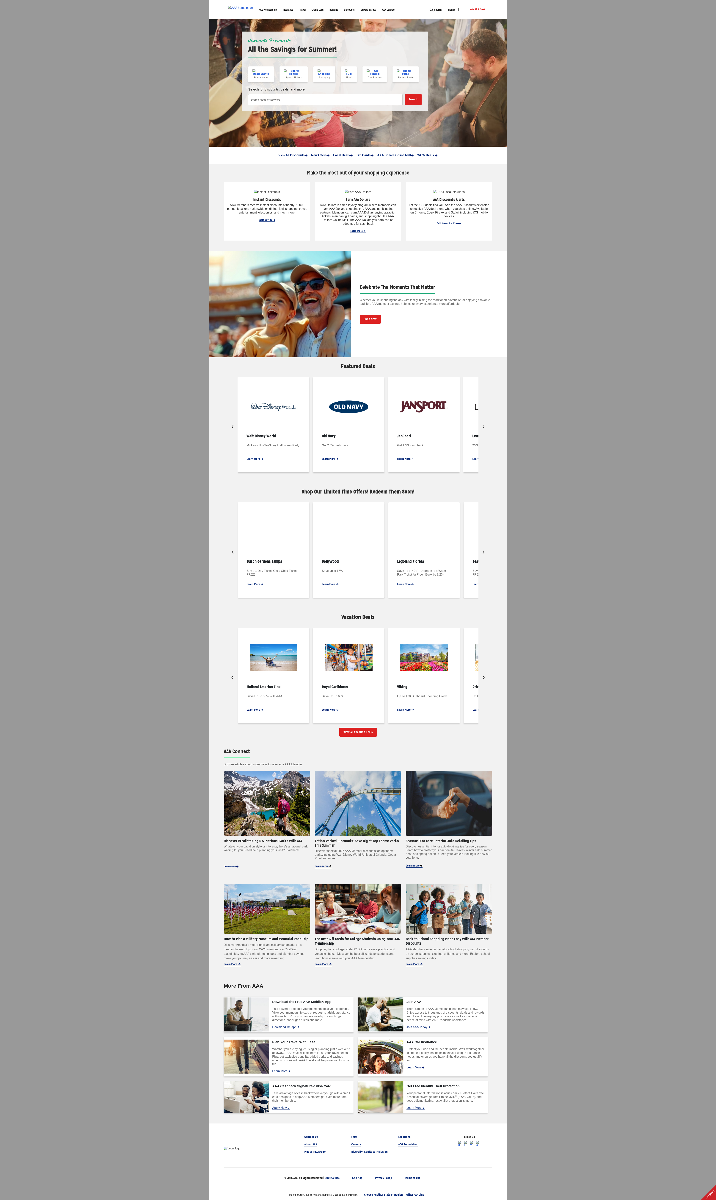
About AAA (310, 1144)
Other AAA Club (415, 1195)
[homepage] (240, 9)
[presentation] (232, 427)
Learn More (356, 231)
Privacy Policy (383, 1178)
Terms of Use (412, 1178)
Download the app (284, 1027)
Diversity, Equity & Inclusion (369, 1152)
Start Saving (265, 219)
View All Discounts (291, 155)
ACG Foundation (408, 1144)
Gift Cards (364, 155)
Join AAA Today (416, 1027)
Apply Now (279, 1107)
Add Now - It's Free (447, 223)
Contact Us (311, 1137)
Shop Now (370, 319)
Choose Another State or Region (383, 1195)
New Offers (319, 155)
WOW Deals (426, 155)
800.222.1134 (332, 1178)
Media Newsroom (315, 1152)
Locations (404, 1137)
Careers (356, 1144)
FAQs (354, 1137)
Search (413, 99)
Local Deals (341, 155)
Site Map (357, 1178)
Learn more (230, 866)
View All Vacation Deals (358, 732)
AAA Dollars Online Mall (394, 155)
